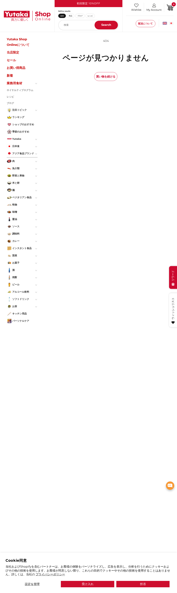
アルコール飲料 (20, 291)
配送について (145, 23)
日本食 (16, 146)
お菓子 (16, 262)
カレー (16, 240)
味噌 (14, 211)
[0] (170, 7)
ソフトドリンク (20, 299)
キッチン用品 (19, 313)
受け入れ (88, 584)
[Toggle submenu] (36, 83)
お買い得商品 (16, 68)
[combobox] (88, 25)
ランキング (18, 117)
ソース (16, 226)
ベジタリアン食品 (22, 197)
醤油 (14, 219)
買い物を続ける (105, 76)
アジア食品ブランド (23, 153)
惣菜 (14, 255)
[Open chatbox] (170, 485)
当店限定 (13, 52)
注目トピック (19, 109)
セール (11, 60)
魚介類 (16, 168)
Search (106, 24)
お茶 (14, 306)
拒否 (143, 584)
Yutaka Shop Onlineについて (18, 42)
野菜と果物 (18, 175)
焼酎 (14, 277)
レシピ (90, 16)
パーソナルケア (20, 320)
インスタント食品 (22, 248)
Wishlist (136, 9)
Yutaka (16, 138)
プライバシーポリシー (50, 574)
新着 (10, 75)
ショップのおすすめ (23, 124)
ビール (16, 284)
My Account (154, 9)
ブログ (80, 16)
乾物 (14, 204)
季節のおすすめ (20, 131)
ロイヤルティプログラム (20, 90)
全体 (62, 16)
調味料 (16, 233)
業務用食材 (14, 83)
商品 (70, 16)
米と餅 (16, 182)
